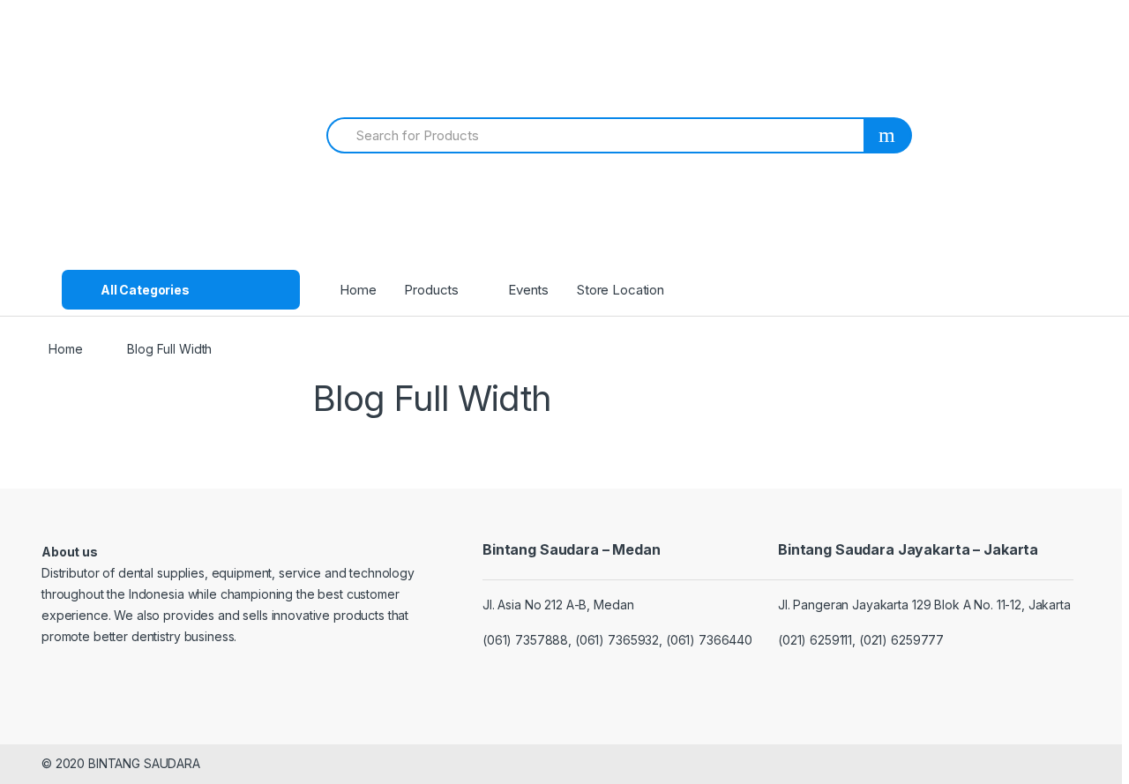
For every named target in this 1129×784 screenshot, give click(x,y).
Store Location (620, 289)
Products (431, 289)
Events (528, 289)
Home (358, 289)
